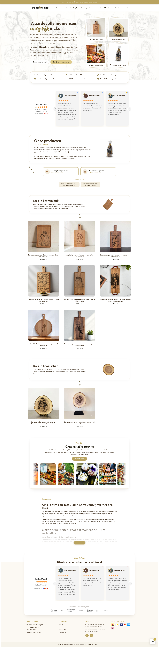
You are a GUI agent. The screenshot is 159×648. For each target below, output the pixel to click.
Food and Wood (41, 104)
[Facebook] (87, 635)
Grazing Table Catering (78, 8)
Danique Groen (119, 96)
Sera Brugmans (70, 96)
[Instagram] (91, 635)
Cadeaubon (93, 8)
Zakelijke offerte (106, 8)
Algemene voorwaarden (65, 644)
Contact (61, 624)
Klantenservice (120, 8)
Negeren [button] (95, 2)
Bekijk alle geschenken (61, 62)
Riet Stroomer (94, 96)
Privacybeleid (80, 644)
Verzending (63, 632)
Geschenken (60, 8)
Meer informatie (79, 458)
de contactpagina (99, 629)
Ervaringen (62, 629)
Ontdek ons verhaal (39, 62)
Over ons (62, 627)
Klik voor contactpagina (33, 632)
